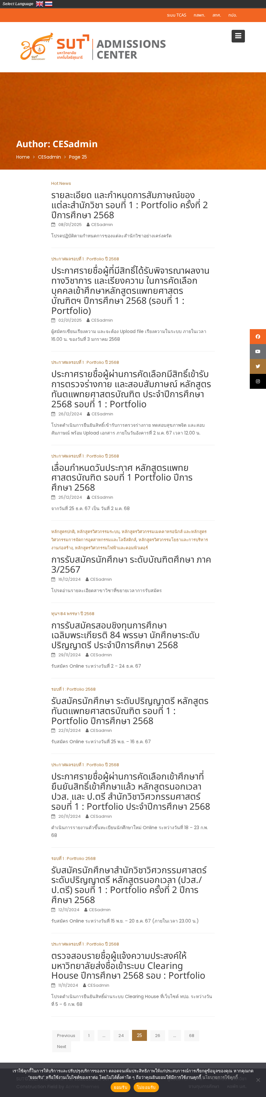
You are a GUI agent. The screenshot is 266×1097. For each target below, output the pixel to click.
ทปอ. (232, 15)
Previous (66, 1035)
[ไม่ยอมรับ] (258, 1080)
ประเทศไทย (49, 4)
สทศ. (216, 15)
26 (157, 1035)
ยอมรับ (120, 1087)
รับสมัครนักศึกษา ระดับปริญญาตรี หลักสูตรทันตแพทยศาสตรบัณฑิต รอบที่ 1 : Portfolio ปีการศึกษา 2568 (130, 711)
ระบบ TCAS (176, 15)
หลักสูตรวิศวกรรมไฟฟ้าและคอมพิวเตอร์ (111, 548)
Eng (39, 4)
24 (121, 1035)
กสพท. (199, 15)
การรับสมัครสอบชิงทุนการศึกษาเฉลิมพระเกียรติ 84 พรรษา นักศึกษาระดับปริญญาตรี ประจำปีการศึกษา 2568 (125, 636)
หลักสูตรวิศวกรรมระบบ (98, 532)
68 (191, 1035)
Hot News (61, 183)
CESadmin (102, 224)
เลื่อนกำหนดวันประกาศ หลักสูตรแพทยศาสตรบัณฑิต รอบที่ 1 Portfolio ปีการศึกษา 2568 (122, 478)
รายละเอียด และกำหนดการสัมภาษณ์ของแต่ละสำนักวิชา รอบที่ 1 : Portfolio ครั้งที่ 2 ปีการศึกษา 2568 (129, 205)
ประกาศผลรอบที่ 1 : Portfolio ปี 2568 (85, 259)
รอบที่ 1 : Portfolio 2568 (73, 689)
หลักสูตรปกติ (63, 532)
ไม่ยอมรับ (146, 1087)
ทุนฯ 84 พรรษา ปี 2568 (72, 614)
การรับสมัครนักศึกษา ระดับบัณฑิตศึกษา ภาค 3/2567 (131, 565)
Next (61, 1046)
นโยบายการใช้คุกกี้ (220, 1077)
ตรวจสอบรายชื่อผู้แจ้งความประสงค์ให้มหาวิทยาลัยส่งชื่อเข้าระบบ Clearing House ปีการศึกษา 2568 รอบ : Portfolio (128, 966)
